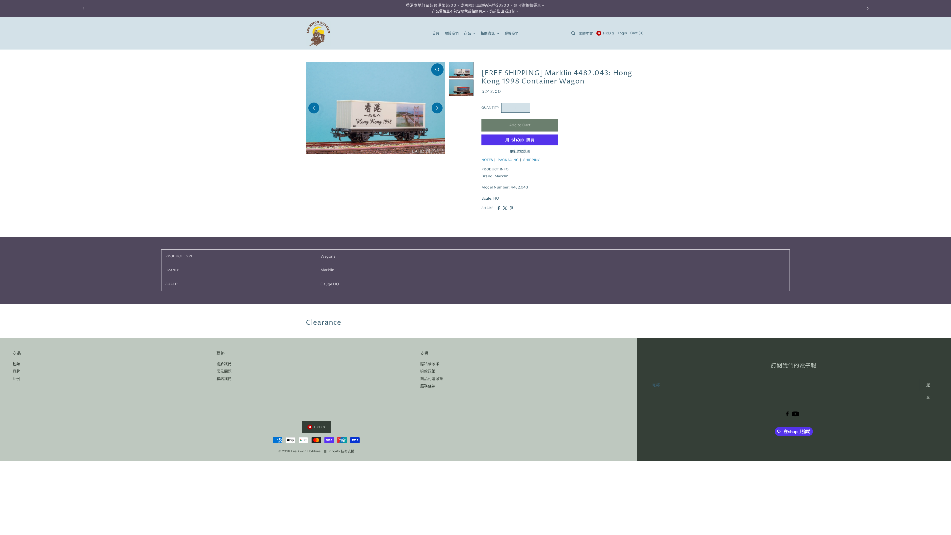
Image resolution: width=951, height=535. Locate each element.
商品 (468, 33)
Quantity (490, 107)
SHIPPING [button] (532, 160)
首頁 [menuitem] (435, 33)
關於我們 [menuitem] (452, 33)
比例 (16, 378)
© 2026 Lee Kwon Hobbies (299, 451)
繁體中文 (586, 33)
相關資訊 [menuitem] (488, 33)
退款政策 (428, 371)
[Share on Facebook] (499, 208)
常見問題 (224, 371)
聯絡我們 (224, 378)
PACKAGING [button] (508, 160)
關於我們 (224, 363)
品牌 (16, 371)
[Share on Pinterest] (511, 208)
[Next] (437, 108)
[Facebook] (787, 414)
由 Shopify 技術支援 (338, 451)
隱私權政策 (430, 363)
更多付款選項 (520, 151)
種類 (16, 363)
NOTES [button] (487, 160)
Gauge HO (329, 284)
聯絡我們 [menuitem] (511, 33)
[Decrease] (506, 107)
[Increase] (525, 107)
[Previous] (313, 108)
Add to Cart (520, 125)
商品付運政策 (431, 378)
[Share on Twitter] (505, 208)
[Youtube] (795, 414)
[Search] (573, 33)
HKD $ (608, 33)
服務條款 (428, 386)
